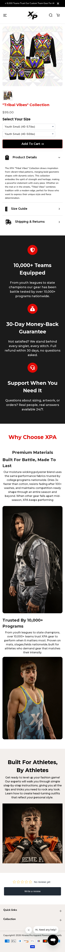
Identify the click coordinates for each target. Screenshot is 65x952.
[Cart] (58, 15)
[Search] (50, 15)
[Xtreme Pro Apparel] (32, 15)
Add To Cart (31, 144)
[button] (5, 15)
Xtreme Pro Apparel (31, 935)
